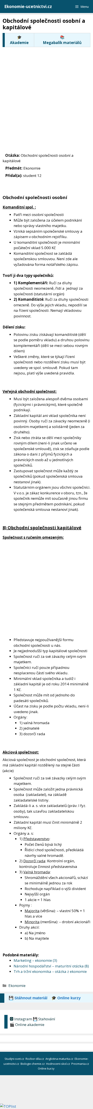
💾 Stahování (44, 1018)
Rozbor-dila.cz (35, 1059)
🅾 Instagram (21, 1018)
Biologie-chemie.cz (33, 1064)
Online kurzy (46, 1068)
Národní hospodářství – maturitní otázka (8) (51, 966)
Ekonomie (17, 985)
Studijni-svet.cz (15, 1059)
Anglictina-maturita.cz (59, 1059)
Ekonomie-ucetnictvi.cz (28, 6)
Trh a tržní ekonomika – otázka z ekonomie (50, 971)
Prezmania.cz (80, 1064)
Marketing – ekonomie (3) (35, 960)
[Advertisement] (46, 95)
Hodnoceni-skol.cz (58, 1064)
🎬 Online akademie (27, 1024)
